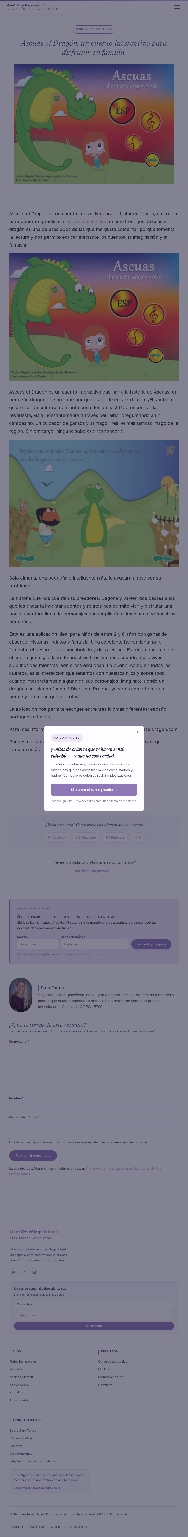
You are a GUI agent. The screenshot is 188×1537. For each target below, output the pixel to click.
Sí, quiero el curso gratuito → (94, 790)
